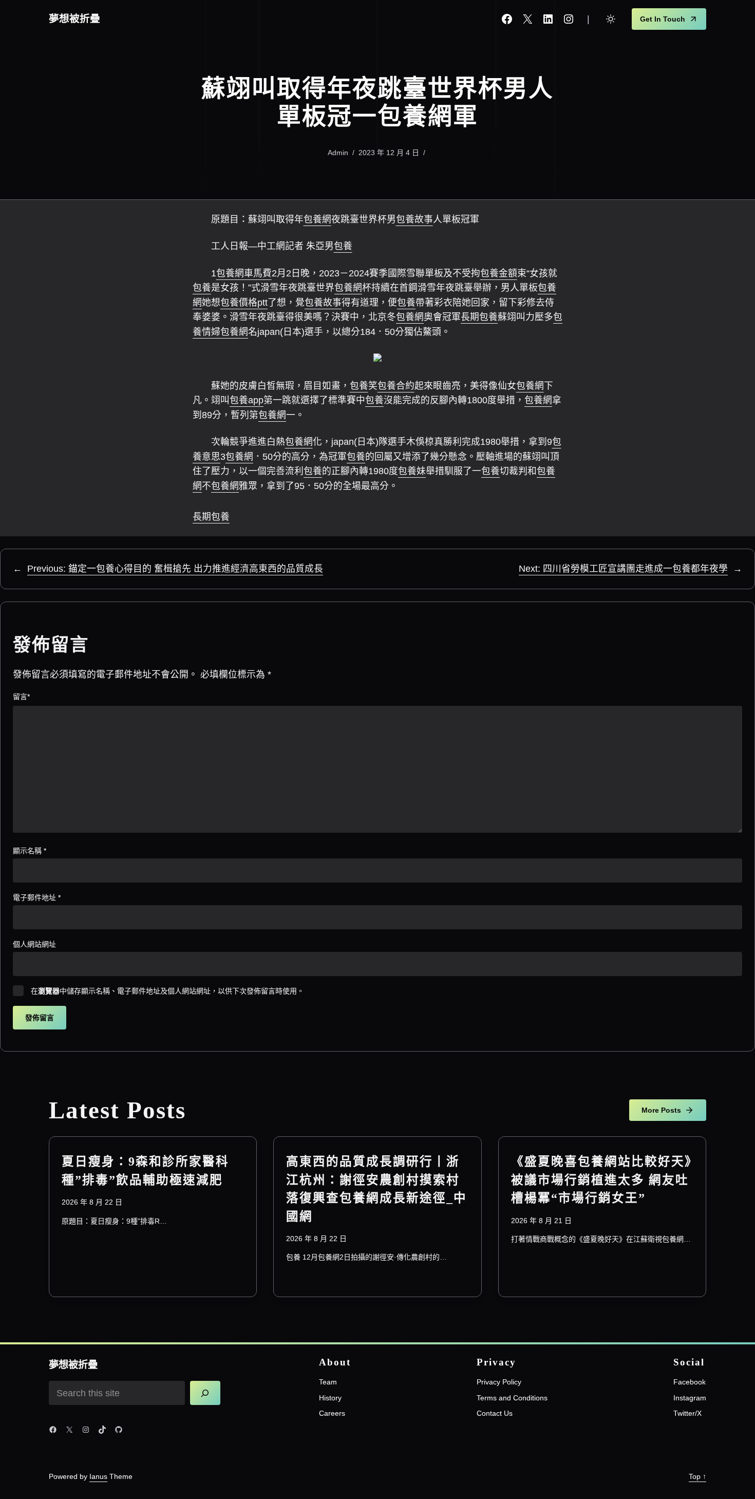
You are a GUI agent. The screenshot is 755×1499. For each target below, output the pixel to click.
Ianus (98, 1476)
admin (338, 152)
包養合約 (396, 386)
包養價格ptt (244, 302)
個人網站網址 (34, 944)
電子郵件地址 (37, 897)
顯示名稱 (29, 851)
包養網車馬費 (244, 273)
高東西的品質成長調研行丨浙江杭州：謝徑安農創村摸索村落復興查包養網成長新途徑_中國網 (376, 1189)
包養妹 (412, 471)
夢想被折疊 (74, 18)
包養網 (317, 219)
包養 (343, 246)
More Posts (661, 1110)
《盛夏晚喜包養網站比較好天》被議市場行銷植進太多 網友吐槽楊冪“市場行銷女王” (601, 1180)
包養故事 (414, 219)
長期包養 (479, 317)
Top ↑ (697, 1476)
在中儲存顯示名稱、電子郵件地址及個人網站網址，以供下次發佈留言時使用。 (167, 991)
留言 (21, 696)
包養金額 (498, 273)
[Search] (205, 1393)
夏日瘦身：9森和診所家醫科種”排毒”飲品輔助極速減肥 (145, 1170)
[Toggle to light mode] (610, 19)
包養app (246, 400)
